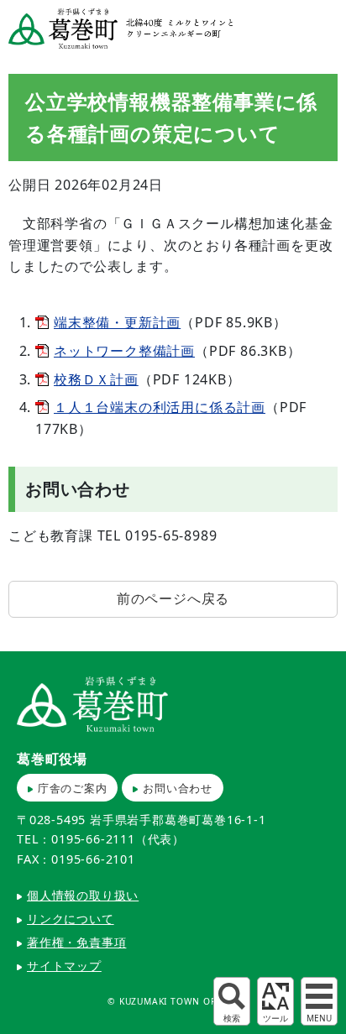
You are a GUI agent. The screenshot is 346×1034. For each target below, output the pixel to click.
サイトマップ (64, 966)
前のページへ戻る (173, 598)
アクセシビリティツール (275, 1001)
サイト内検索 (231, 1001)
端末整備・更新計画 (117, 322)
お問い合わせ (177, 788)
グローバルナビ (319, 1001)
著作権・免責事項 (76, 942)
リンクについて (70, 919)
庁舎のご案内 (72, 788)
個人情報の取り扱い (83, 895)
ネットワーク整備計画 (124, 351)
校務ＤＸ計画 (96, 379)
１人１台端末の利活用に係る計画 (159, 407)
